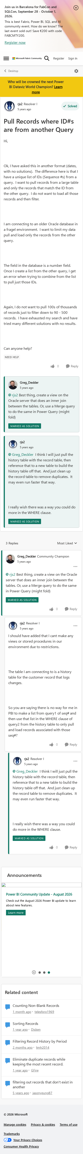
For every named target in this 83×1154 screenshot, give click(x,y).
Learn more (16, 912)
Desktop (13, 71)
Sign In (72, 58)
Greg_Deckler (29, 382)
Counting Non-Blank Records (36, 1005)
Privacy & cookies (43, 1124)
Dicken (36, 1029)
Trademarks (12, 1134)
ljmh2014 (42, 1047)
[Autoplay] (34, 972)
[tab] (39, 972)
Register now (15, 42)
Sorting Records (25, 1023)
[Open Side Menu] (6, 58)
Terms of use (68, 1124)
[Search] (47, 58)
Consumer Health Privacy (21, 1146)
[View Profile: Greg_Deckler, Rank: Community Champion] (10, 559)
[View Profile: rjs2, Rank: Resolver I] (9, 106)
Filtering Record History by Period (40, 1041)
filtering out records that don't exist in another (43, 1084)
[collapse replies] (41, 552)
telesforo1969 (44, 1011)
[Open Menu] (76, 71)
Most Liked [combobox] (67, 543)
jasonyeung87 (42, 1093)
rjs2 (20, 104)
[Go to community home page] (27, 58)
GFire (35, 1070)
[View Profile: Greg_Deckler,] (13, 384)
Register (58, 58)
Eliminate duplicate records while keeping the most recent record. (39, 1061)
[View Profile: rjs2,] (13, 444)
